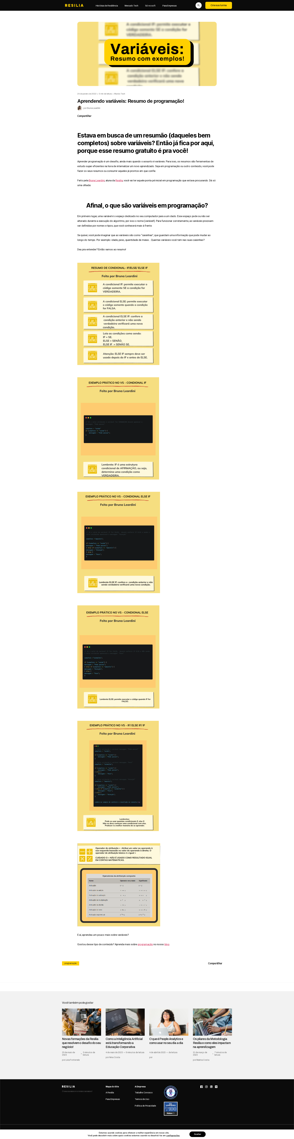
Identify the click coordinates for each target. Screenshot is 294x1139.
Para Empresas (169, 6)
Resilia (119, 180)
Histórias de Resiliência (107, 6)
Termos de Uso (142, 1099)
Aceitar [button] (197, 1134)
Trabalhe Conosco (144, 1092)
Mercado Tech (131, 6)
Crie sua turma (219, 5)
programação (145, 944)
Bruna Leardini (97, 180)
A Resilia (110, 1092)
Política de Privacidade (145, 1106)
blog (166, 944)
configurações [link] (173, 1135)
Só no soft (150, 6)
